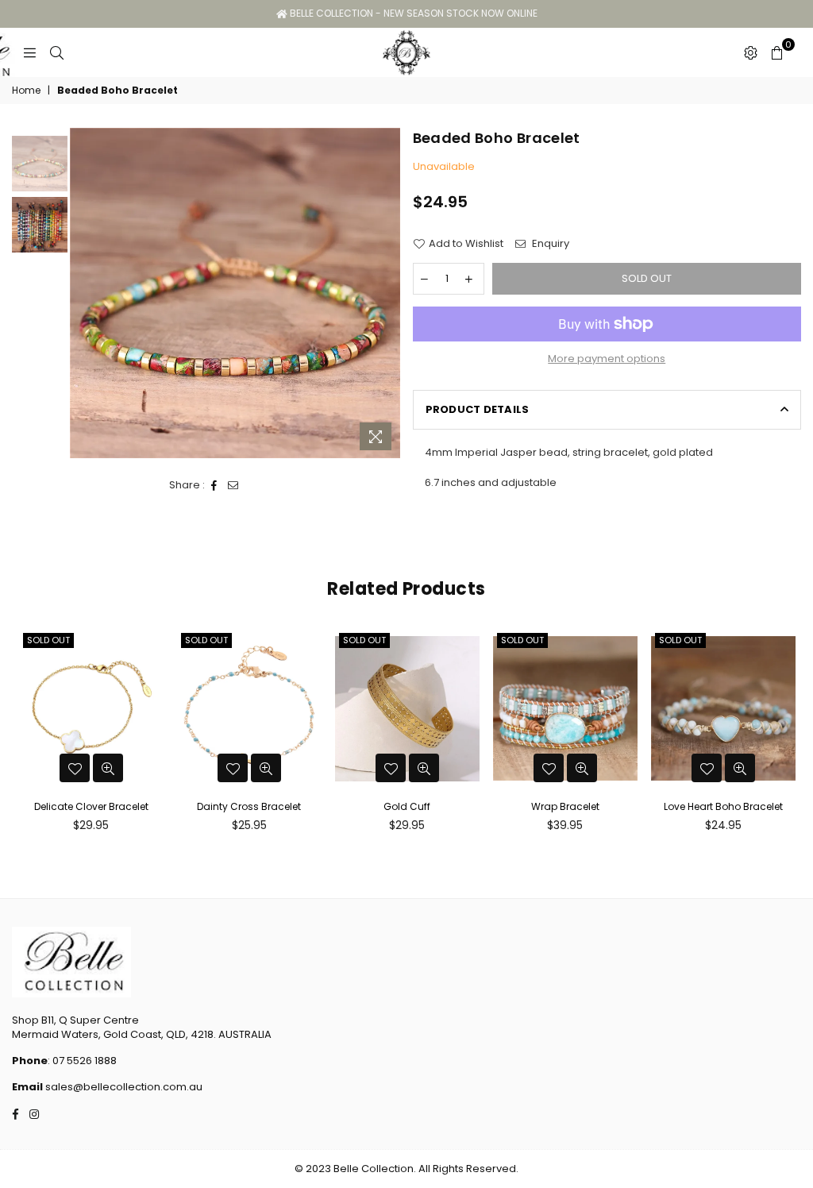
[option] (235, 293)
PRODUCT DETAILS (478, 409)
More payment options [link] (606, 359)
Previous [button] (84, 293)
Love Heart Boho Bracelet (723, 806)
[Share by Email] (233, 485)
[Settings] (751, 52)
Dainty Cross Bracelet (249, 806)
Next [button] (387, 293)
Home (26, 90)
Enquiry (549, 244)
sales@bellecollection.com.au (122, 1086)
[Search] (57, 52)
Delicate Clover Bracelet (91, 806)
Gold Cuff (406, 806)
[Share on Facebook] (214, 485)
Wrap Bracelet (565, 806)
